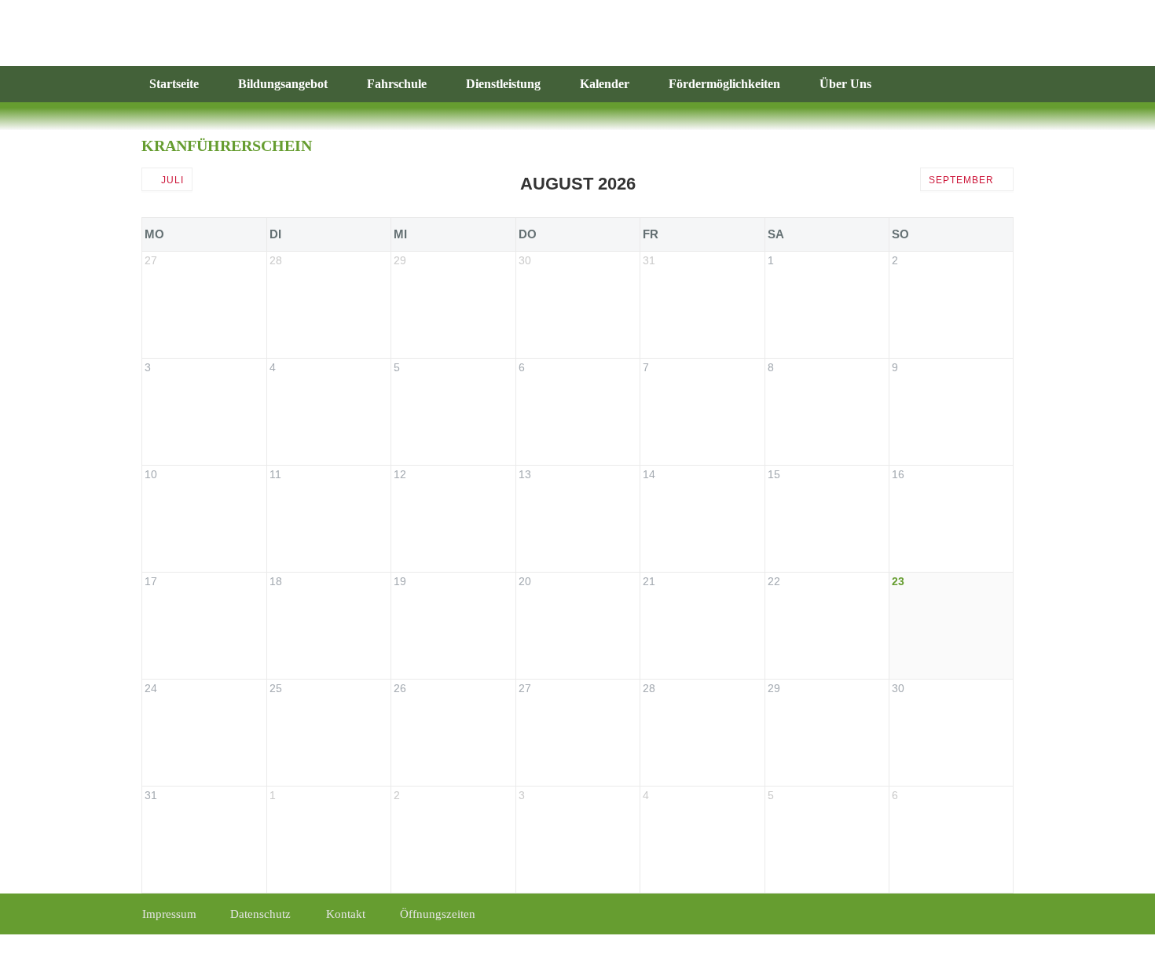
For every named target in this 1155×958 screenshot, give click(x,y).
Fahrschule (397, 83)
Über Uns (845, 83)
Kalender (604, 83)
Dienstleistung (503, 83)
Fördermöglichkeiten (724, 83)
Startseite (174, 83)
